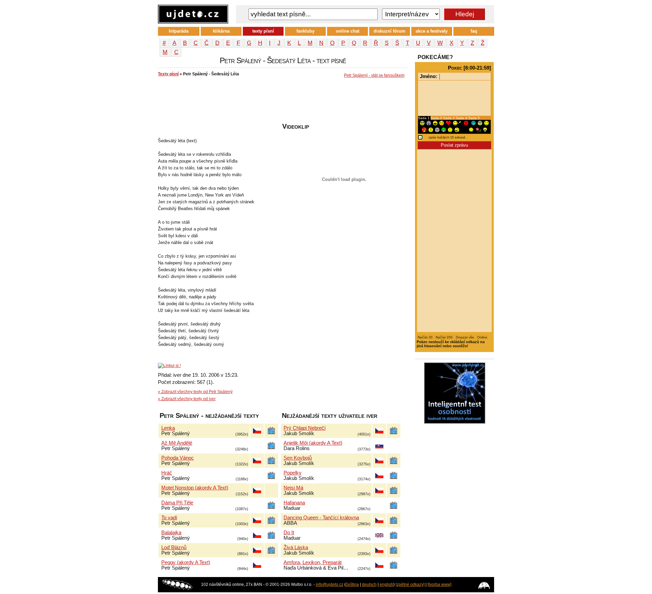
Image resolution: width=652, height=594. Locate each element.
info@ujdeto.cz (329, 584)
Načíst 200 (445, 337)
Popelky (293, 473)
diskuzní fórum (389, 31)
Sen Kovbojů (298, 458)
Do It (289, 532)
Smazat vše (465, 337)
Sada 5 (474, 118)
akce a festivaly (432, 31)
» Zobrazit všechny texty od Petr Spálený (195, 391)
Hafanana (294, 502)
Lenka (168, 428)
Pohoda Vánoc (177, 458)
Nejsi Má (293, 487)
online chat (347, 31)
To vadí (169, 517)
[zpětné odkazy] (410, 584)
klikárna (221, 31)
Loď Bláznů (173, 547)
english (386, 584)
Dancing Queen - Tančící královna (321, 517)
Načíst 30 (426, 337)
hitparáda (178, 31)
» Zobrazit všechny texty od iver (187, 398)
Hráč (166, 473)
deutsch (369, 584)
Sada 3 (449, 118)
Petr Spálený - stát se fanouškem (374, 75)
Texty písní (168, 74)
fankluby (305, 31)
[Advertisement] (281, 102)
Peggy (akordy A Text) (185, 562)
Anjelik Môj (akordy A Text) (313, 443)
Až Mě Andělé (176, 443)
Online (481, 337)
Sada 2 (437, 118)
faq (474, 31)
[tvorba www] (439, 584)
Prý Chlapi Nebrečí (305, 428)
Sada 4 (462, 118)
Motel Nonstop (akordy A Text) (194, 487)
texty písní (263, 31)
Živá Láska (296, 547)
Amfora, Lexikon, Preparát (313, 562)
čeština (352, 584)
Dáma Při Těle (177, 502)
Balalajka (171, 532)
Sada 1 (424, 118)
